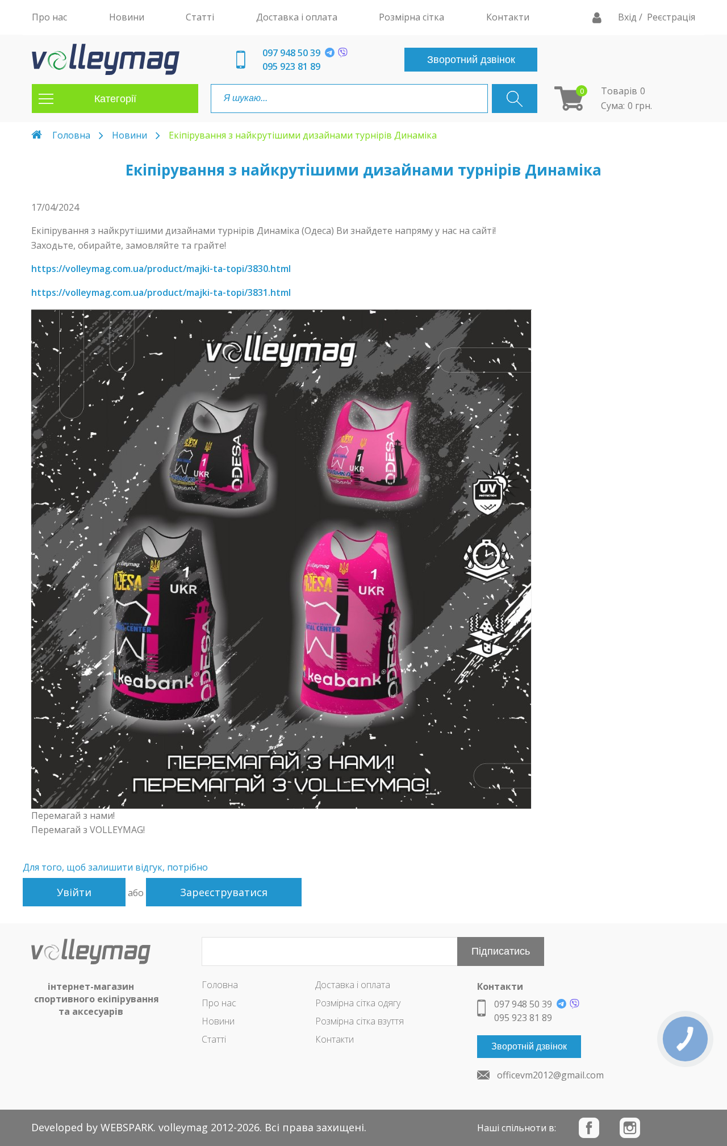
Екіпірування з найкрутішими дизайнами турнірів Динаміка (303, 135)
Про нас (219, 1003)
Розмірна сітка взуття (359, 1021)
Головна (71, 135)
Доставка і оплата (352, 984)
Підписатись (500, 951)
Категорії (115, 98)
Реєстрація (671, 17)
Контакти (334, 1039)
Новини (129, 135)
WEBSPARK (127, 1127)
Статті (214, 1039)
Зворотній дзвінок (529, 1046)
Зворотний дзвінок (471, 59)
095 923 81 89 (291, 66)
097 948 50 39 (291, 53)
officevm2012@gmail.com (550, 1075)
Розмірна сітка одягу (357, 1003)
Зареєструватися (224, 892)
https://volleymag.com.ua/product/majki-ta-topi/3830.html (161, 268)
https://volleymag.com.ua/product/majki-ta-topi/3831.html (161, 292)
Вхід (628, 17)
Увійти (74, 892)
